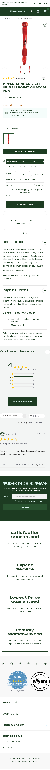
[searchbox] (11, 415)
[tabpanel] (25, 222)
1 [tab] (23, 233)
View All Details (12, 105)
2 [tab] (26, 233)
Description (13, 242)
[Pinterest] (28, 664)
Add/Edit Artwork (25, 151)
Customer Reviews (17, 351)
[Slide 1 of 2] (21, 70)
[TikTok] (37, 664)
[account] (38, 11)
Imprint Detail (15, 290)
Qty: (8, 174)
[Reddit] (45, 664)
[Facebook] (20, 664)
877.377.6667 (41, 3)
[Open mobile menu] (4, 11)
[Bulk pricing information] (4, 161)
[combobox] (31, 423)
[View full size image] (45, 25)
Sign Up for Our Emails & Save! (14, 3)
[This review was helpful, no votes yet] (37, 465)
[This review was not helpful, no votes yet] (42, 464)
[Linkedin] (3, 664)
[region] (14, 78)
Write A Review (22, 401)
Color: (10, 129)
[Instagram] (11, 664)
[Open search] (31, 11)
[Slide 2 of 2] (29, 70)
